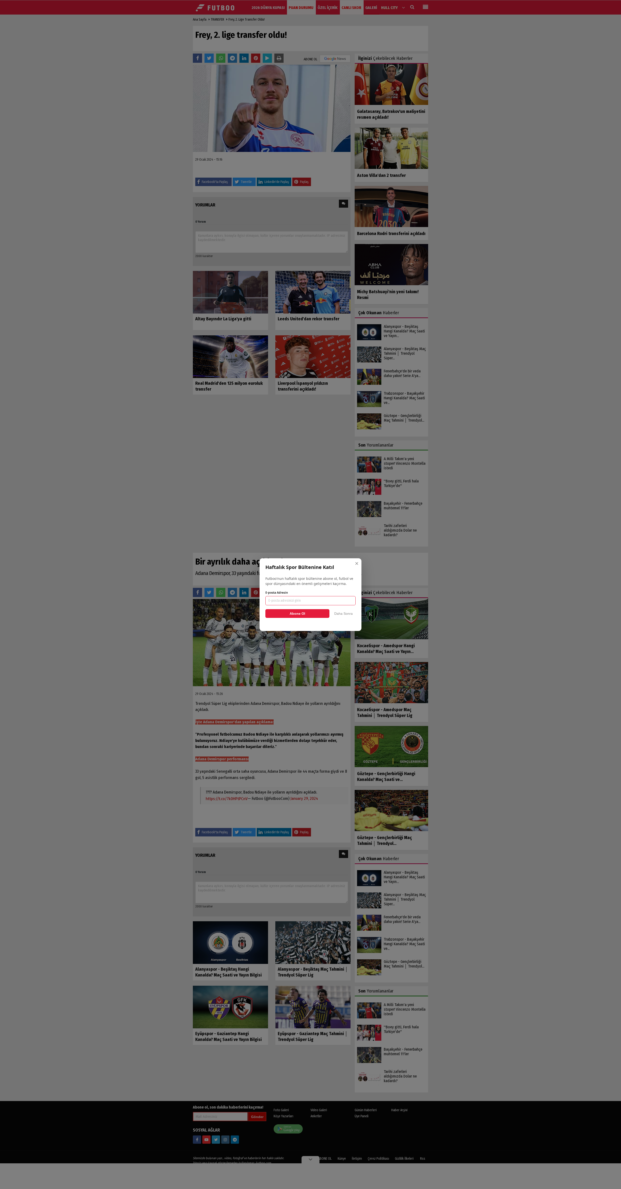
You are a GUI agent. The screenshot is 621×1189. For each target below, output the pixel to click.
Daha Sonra (343, 613)
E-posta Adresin (276, 593)
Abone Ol (297, 613)
